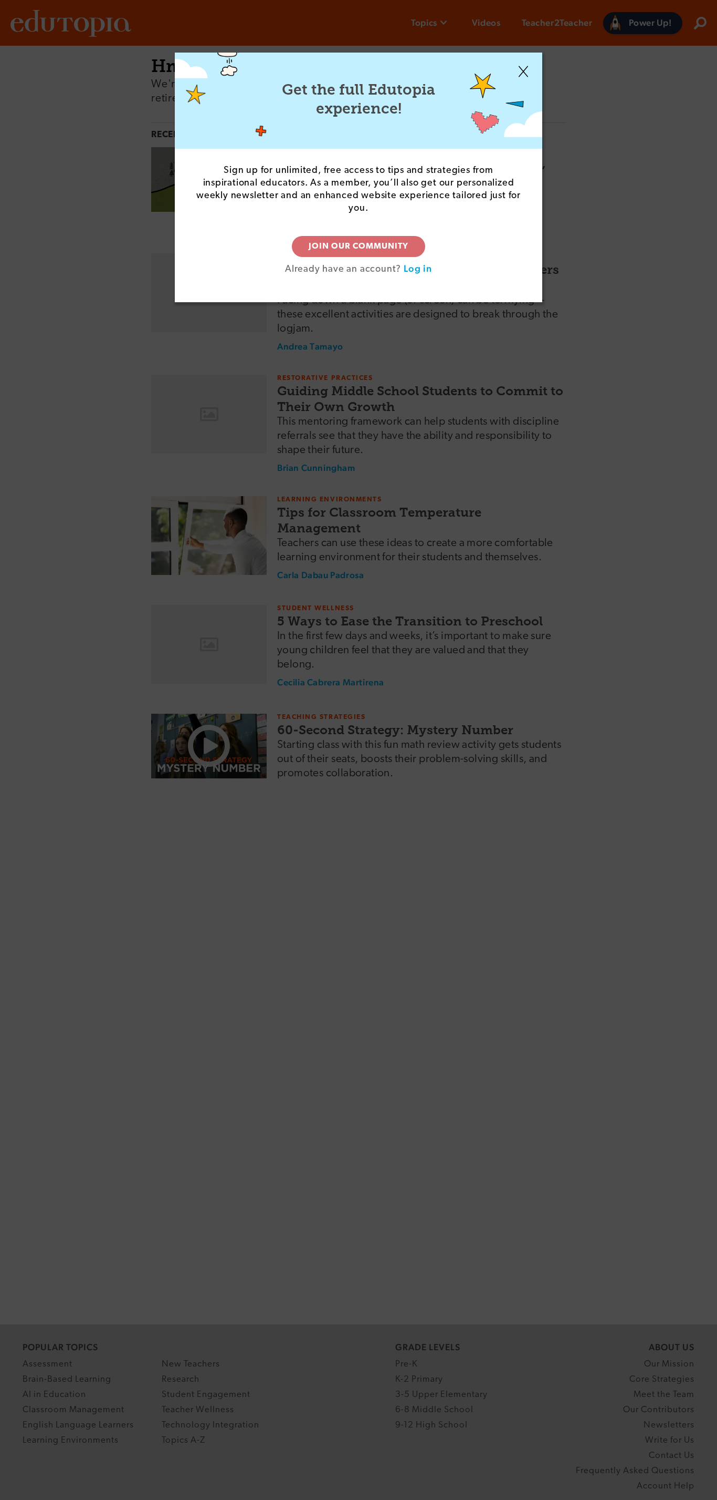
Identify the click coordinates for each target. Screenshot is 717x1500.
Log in (418, 268)
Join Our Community (358, 246)
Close (523, 71)
